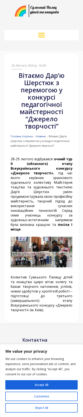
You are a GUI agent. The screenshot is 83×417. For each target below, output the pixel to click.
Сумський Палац (44, 9)
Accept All (41, 385)
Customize (41, 396)
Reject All (41, 408)
